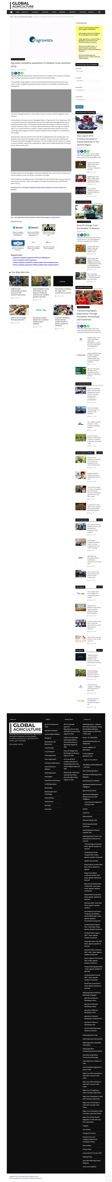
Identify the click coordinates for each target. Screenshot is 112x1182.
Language (35, 12)
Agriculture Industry (51, 730)
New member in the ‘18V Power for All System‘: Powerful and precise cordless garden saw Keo (41, 293)
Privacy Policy (87, 1149)
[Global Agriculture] (11, 12)
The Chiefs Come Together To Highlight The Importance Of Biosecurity (93, 687)
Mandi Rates (48, 788)
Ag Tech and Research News (23, 17)
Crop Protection (50, 752)
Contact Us (86, 813)
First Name (78, 68)
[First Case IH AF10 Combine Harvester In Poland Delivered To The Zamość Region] (89, 122)
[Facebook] (12, 73)
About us (25, 12)
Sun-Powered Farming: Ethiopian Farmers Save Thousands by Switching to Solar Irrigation (94, 528)
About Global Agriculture (90, 771)
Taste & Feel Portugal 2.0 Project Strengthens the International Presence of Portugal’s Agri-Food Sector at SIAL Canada (94, 491)
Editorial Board (87, 816)
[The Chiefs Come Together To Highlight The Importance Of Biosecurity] (80, 689)
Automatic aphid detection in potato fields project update (41, 321)
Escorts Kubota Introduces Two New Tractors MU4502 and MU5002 (93, 191)
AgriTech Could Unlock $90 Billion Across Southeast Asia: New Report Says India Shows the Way (94, 372)
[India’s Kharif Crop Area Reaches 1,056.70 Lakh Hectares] (80, 640)
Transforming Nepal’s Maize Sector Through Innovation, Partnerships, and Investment (88, 315)
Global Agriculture (50, 773)
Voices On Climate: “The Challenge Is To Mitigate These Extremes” (93, 410)
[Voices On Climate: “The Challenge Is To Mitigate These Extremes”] (80, 412)
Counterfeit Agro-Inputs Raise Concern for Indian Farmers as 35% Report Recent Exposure (94, 625)
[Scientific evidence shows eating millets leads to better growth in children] (63, 306)
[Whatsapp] (22, 73)
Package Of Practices (89, 1133)
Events (54, 12)
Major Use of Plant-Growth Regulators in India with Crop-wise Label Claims (92, 1119)
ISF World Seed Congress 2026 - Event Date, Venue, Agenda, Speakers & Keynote (93, 927)
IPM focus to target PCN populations (18, 319)
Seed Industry (49, 801)
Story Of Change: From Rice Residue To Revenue (88, 227)
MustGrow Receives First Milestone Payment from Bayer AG (93, 701)
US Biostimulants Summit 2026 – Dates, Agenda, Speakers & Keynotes (92, 977)
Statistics (83, 12)
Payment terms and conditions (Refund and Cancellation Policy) (90, 1139)
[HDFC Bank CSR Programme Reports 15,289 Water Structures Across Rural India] (80, 561)
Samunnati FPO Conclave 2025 (92, 1153)
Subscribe (62, 12)
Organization (78, 87)
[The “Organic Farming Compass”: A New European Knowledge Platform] (80, 426)
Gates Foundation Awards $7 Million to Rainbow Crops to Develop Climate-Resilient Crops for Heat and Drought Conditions (94, 357)
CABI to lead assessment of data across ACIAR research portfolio (19, 292)
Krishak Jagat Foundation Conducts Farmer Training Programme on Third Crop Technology (93, 544)
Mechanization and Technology (85, 132)
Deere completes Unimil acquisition (25, 260)
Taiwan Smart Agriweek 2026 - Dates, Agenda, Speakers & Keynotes (93, 969)
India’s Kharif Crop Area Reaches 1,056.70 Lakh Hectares (94, 639)
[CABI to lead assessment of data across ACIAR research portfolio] (19, 277)
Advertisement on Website (91, 781)
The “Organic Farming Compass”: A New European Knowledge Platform (93, 424)
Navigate (45, 12)
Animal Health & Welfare (52, 734)
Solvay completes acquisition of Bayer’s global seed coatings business (36, 262)
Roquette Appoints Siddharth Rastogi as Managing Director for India (93, 476)
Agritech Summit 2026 (91, 861)
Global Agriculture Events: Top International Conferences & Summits (92, 838)
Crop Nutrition (49, 748)
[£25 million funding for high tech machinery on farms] (63, 277)
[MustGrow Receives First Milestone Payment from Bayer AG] (80, 703)
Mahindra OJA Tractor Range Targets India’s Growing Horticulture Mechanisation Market (93, 179)
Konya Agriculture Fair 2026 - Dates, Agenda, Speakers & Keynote (93, 943)
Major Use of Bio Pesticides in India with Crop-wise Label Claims (92, 1084)
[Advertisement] (41, 100)
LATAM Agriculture (50, 784)
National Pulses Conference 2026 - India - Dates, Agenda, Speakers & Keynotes (93, 952)
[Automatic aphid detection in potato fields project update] (41, 306)
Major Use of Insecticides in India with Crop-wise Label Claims (91, 1105)
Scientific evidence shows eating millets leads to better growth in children (62, 322)
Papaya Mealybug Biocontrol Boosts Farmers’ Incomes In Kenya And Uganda (93, 673)
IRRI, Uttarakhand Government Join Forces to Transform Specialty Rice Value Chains (93, 276)
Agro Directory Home (89, 791)
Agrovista (24, 70)
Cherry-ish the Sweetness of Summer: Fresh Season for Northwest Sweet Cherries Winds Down (94, 461)
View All (99, 452)
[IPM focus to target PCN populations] (19, 306)
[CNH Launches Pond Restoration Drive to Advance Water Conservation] (80, 576)
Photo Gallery (87, 1145)
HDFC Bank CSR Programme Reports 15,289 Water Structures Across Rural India (94, 559)
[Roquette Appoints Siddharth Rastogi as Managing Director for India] (80, 477)
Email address (79, 97)
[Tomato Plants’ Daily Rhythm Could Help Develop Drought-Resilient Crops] (80, 250)
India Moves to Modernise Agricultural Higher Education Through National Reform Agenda (94, 609)
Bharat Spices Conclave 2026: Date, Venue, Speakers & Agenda (93, 867)
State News (48, 809)
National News (49, 798)
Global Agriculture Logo (90, 1035)
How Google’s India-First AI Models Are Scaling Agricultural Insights (93, 594)
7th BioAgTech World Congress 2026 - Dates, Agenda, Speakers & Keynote (93, 855)
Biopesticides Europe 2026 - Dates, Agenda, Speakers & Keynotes (93, 897)
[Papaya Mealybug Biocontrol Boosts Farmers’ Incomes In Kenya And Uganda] (80, 675)
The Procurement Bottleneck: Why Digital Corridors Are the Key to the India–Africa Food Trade (94, 439)
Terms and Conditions (89, 1167)
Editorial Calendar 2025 (90, 820)
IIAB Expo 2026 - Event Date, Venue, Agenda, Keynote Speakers (93, 905)
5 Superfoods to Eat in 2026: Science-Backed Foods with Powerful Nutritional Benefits (93, 507)
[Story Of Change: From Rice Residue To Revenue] (89, 212)
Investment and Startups (83, 307)
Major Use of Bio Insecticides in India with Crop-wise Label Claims (92, 1075)
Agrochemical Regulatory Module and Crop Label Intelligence (90, 797)
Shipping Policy (87, 1157)
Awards (85, 809)
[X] (15, 73)
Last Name (78, 78)
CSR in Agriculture (50, 755)
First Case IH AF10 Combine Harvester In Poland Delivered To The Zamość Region (88, 140)
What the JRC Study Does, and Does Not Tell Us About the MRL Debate (72, 775)
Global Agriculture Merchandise (92, 1039)
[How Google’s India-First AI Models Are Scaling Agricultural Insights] (80, 596)
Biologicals (48, 738)
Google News (55, 217)
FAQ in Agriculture (50, 759)
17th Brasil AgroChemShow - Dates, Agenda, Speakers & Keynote (93, 846)
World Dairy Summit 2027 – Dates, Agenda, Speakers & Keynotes (92, 986)
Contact (91, 12)
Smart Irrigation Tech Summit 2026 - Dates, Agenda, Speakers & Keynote (93, 960)
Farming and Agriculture (52, 763)
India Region (48, 777)
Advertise (72, 12)
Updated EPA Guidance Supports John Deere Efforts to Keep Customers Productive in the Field (94, 166)
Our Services (87, 1129)
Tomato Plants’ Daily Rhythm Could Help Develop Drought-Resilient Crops (93, 249)
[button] (28, 12)
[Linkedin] (18, 73)
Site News (48, 805)
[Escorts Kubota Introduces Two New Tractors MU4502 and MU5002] (80, 192)
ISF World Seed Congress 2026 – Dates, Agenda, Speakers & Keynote (92, 935)
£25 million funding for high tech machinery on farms (63, 291)
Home (17, 12)
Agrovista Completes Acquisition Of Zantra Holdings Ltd (31, 258)
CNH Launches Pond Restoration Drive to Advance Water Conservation (93, 574)
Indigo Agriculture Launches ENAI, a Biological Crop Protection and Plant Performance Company (94, 658)
